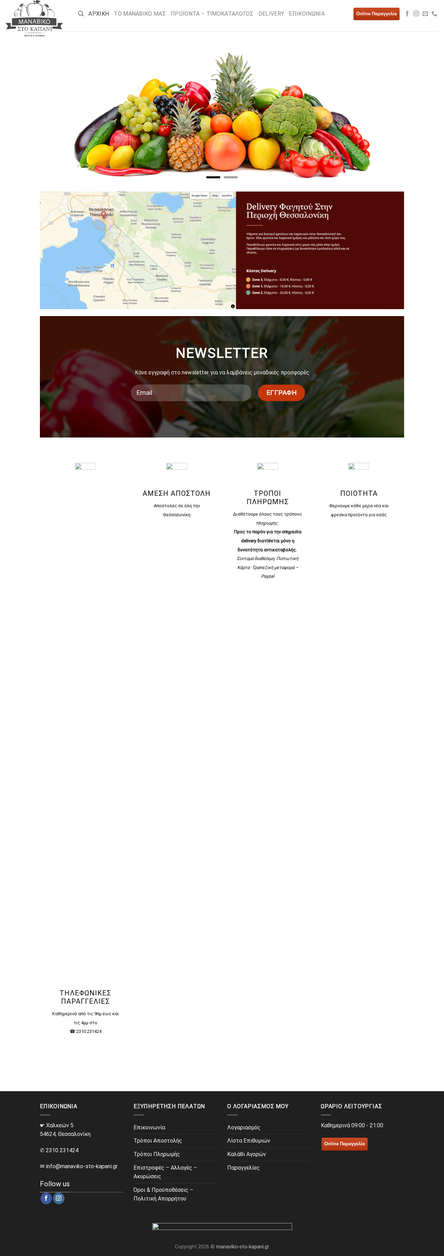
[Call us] (434, 14)
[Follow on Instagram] (416, 14)
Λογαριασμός (244, 1127)
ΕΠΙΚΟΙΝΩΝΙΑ (307, 13)
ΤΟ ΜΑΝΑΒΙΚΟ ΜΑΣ (140, 13)
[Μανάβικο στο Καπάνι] (36, 18)
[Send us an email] (425, 14)
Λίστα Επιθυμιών (248, 1140)
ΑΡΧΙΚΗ (98, 13)
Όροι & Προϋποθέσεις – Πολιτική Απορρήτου (163, 1194)
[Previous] (44, 112)
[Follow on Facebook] (407, 14)
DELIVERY (271, 13)
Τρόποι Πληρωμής (157, 1154)
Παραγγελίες (243, 1167)
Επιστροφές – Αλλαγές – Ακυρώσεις (165, 1172)
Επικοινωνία (149, 1127)
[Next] (400, 112)
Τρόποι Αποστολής (158, 1140)
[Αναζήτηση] (81, 13)
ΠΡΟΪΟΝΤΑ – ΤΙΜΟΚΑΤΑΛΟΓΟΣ (212, 13)
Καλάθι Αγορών (246, 1154)
